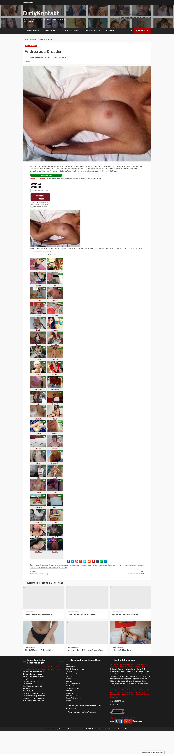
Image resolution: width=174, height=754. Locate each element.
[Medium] (101, 561)
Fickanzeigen (44, 565)
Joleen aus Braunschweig (39, 573)
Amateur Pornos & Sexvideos (33, 698)
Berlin (68, 664)
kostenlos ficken (102, 565)
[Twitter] (72, 561)
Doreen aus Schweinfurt (135, 573)
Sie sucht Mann (53, 567)
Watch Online (143, 31)
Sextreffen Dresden (131, 565)
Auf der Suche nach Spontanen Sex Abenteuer (87, 632)
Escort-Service (28, 684)
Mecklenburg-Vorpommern (75, 669)
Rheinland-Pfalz (72, 695)
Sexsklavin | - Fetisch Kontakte (34, 693)
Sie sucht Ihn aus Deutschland (33, 671)
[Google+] (80, 561)
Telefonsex (27, 688)
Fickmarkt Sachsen (62, 565)
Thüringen (70, 676)
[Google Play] (84, 561)
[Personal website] (105, 561)
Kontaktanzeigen (32, 31)
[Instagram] (76, 561)
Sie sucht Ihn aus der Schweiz (33, 676)
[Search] (131, 31)
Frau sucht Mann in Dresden (89, 565)
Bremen (69, 691)
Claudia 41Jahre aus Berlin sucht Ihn (43, 632)
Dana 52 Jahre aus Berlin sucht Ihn (130, 597)
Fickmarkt (53, 565)
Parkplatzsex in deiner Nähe (33, 679)
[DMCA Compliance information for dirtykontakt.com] (117, 711)
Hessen (68, 678)
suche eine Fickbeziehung (130, 632)
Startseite (26, 39)
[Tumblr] (97, 561)
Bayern (68, 700)
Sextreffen (121, 565)
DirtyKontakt (41, 13)
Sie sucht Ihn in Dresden (40, 567)
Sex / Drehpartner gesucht (32, 686)
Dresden (34, 39)
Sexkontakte (112, 565)
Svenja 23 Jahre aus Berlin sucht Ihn (87, 597)
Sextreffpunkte (51, 31)
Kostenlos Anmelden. (37, 178)
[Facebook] (68, 561)
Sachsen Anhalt (71, 674)
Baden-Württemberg (73, 698)
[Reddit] (89, 561)
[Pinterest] (93, 561)
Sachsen (69, 671)
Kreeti (120, 729)
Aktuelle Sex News (29, 691)
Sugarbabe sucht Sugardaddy (33, 700)
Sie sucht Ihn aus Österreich (33, 674)
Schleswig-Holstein (73, 688)
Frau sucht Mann (74, 565)
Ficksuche (110, 31)
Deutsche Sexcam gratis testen (34, 696)
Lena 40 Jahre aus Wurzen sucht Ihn (43, 597)
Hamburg (69, 693)
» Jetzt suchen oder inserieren (63, 255)
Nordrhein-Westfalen (73, 683)
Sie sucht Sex (63, 567)
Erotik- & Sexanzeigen (71, 31)
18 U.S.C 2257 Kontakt (118, 701)
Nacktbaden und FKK (30, 681)
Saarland (69, 681)
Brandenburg (71, 666)
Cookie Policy (114, 705)
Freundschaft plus (92, 31)
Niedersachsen (71, 686)
